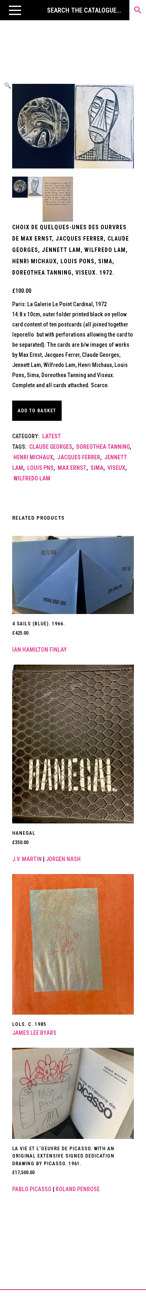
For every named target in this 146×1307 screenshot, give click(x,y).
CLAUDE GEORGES (50, 446)
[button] (15, 10)
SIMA (96, 468)
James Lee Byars (34, 1033)
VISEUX (116, 468)
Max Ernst (72, 468)
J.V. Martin (27, 859)
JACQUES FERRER (78, 457)
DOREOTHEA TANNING (103, 446)
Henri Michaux (33, 457)
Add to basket (37, 411)
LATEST (51, 436)
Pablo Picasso (32, 1189)
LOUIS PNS (40, 468)
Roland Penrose (78, 1189)
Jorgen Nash (63, 859)
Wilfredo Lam (31, 478)
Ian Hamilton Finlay (39, 649)
